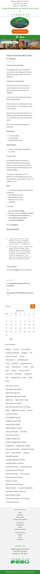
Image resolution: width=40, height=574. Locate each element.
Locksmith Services (16, 242)
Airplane (8, 349)
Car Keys (16, 349)
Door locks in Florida (12, 435)
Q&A (32, 367)
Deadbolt (24, 353)
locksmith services (26, 467)
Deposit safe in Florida (13, 424)
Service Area (20, 517)
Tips (7, 377)
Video (30, 377)
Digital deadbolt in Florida (14, 428)
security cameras (24, 370)
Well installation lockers (19, 258)
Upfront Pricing (20, 532)
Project (27, 242)
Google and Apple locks (13, 438)
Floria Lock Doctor (16, 238)
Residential (20, 525)
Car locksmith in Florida (13, 417)
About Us (20, 515)
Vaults (24, 377)
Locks (18, 240)
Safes (11, 244)
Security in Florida (11, 481)
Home (20, 512)
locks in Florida (16, 453)
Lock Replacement (22, 360)
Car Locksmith (25, 349)
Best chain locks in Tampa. (13, 403)
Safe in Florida (24, 474)
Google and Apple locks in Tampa (16, 442)
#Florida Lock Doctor (12, 386)
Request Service (20, 31)
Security (17, 244)
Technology (25, 244)
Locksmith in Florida (12, 467)
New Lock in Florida (12, 474)
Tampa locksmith (11, 488)
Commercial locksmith (12, 353)
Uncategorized (15, 377)
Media (20, 535)
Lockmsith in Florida (27, 449)
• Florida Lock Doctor (12, 502)
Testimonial (27, 374)
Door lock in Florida (12, 431)
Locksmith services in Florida (14, 470)
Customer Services (20, 529)
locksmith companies (12, 456)
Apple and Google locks (13, 393)
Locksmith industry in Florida (14, 463)
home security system (12, 449)
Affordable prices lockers (19, 246)
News (7, 367)
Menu (22, 37)
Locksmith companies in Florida (15, 460)
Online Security (16, 367)
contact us (15, 224)
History (22, 356)
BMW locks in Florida (18, 410)
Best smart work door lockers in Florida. (20, 250)
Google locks (10, 445)
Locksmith (25, 240)
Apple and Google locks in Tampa (16, 396)
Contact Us (20, 539)
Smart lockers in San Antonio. (15, 484)
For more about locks (13, 229)
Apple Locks (9, 400)
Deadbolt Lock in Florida (13, 421)
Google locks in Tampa (23, 445)
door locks (23, 431)
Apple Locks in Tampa (21, 400)
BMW (7, 410)
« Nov (11, 339)
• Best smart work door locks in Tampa (17, 498)
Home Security (10, 360)
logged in (17, 270)
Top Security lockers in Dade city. (16, 491)
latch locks (20, 252)
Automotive (20, 522)
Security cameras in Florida (14, 477)
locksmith (26, 453)
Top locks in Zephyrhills (25, 488)
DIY (31, 353)
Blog (20, 537)
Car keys (30, 410)
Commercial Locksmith (20, 519)
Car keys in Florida (11, 414)
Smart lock (9, 374)
